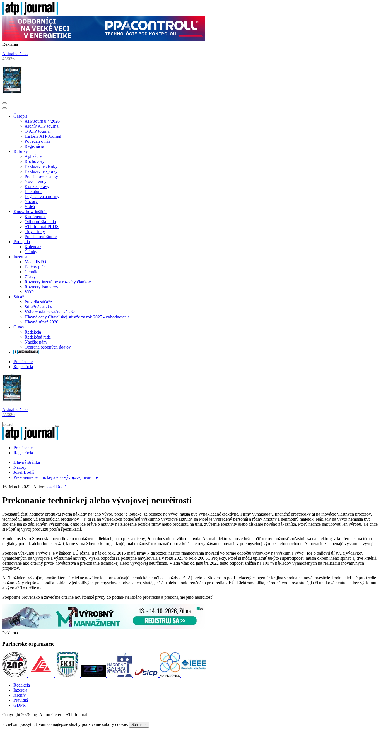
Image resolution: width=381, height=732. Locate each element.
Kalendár (33, 246)
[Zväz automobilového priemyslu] (15, 675)
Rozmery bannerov (41, 286)
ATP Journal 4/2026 (42, 121)
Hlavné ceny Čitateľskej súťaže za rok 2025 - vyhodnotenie (77, 317)
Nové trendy (36, 181)
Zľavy (30, 276)
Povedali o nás (37, 141)
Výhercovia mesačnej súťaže (50, 312)
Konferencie (35, 216)
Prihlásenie (23, 361)
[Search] (57, 426)
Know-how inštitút (30, 211)
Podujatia (21, 241)
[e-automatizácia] (26, 352)
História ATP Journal (43, 136)
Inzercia (20, 256)
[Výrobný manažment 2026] (103, 627)
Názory (31, 201)
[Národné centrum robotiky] (120, 675)
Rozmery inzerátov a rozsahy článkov (58, 281)
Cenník (31, 271)
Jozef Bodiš (23, 472)
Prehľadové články (41, 176)
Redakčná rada (38, 337)
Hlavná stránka (26, 462)
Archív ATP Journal (42, 126)
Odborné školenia (40, 221)
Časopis (20, 116)
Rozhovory (34, 161)
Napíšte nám (36, 342)
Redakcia (33, 332)
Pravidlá (20, 700)
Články (31, 251)
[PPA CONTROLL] (103, 39)
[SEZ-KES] (41, 675)
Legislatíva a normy (42, 196)
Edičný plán (35, 266)
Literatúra (33, 191)
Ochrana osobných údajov (48, 347)
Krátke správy (37, 186)
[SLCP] (146, 675)
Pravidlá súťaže (38, 301)
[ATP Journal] (30, 13)
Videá (30, 206)
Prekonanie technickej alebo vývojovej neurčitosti (57, 477)
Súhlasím (139, 725)
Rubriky (20, 151)
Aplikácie (33, 156)
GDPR (19, 705)
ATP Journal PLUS (42, 226)
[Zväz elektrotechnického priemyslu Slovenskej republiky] (94, 675)
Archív (19, 695)
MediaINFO (35, 261)
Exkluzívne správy (41, 171)
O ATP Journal (37, 131)
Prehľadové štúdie (41, 236)
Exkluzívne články (41, 166)
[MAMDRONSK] (170, 675)
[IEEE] (193, 675)
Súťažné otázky (38, 307)
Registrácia (34, 146)
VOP (29, 291)
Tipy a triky (35, 231)
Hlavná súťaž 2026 (41, 322)
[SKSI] (68, 675)
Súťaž (18, 296)
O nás (18, 327)
